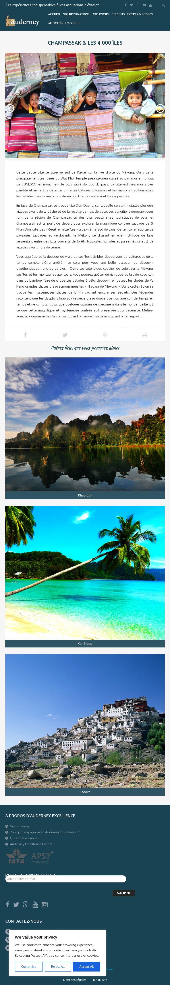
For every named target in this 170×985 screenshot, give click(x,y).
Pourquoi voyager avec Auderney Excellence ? (44, 832)
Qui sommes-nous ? (25, 838)
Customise (28, 966)
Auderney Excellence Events (31, 844)
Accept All (86, 966)
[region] (57, 953)
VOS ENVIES (101, 14)
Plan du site (99, 979)
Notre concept (21, 826)
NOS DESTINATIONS (76, 14)
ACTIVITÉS (55, 23)
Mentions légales (75, 979)
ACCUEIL (54, 14)
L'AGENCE (72, 23)
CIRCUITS (118, 14)
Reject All (58, 966)
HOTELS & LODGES (140, 14)
